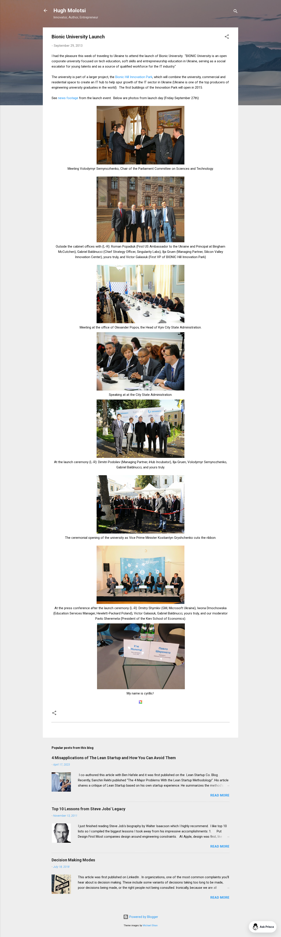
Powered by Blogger (143, 917)
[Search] (235, 12)
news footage (68, 98)
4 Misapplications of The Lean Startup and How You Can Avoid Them (114, 757)
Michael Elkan (150, 925)
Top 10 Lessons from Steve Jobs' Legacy (88, 809)
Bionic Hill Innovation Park (133, 77)
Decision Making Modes (73, 860)
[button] (226, 37)
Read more (219, 795)
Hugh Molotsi (69, 10)
